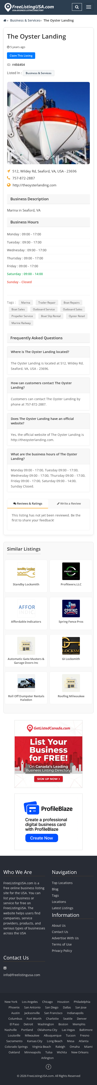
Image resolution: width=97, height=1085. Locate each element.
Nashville (11, 1030)
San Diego (51, 1007)
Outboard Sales (72, 309)
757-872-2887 (23, 178)
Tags (55, 895)
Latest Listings (62, 908)
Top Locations (62, 883)
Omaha (75, 1047)
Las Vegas (68, 1030)
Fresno (84, 1035)
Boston (63, 1024)
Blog (55, 889)
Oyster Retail (77, 316)
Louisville (14, 1035)
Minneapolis (32, 1052)
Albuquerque (52, 1035)
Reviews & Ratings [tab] (29, 503)
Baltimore (85, 1030)
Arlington (47, 1058)
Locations (59, 902)
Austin (15, 1013)
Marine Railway (21, 323)
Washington (46, 1024)
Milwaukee (32, 1035)
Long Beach (54, 1041)
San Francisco (53, 1013)
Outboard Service (44, 309)
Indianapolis (75, 1013)
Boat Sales (18, 309)
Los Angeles (30, 1002)
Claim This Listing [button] (21, 55)
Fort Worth (34, 1019)
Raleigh (60, 1047)
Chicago (47, 1002)
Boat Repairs (72, 302)
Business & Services (25, 20)
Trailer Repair (46, 302)
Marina (25, 302)
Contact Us (60, 932)
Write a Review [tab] (70, 503)
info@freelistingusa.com (21, 975)
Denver (82, 1019)
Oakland (14, 1052)
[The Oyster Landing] (48, 122)
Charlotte (52, 1019)
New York (11, 1002)
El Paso (14, 1024)
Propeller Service (22, 316)
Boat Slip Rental (51, 316)
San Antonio (32, 1007)
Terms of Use (62, 944)
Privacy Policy (62, 950)
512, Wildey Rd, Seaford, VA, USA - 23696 (44, 171)
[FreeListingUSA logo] (28, 7)
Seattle (67, 1019)
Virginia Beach (41, 1047)
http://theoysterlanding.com (34, 185)
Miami (88, 1047)
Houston (63, 1002)
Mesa (70, 1041)
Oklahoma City (47, 1030)
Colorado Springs (16, 1047)
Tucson (71, 1035)
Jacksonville (32, 1013)
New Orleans (79, 1052)
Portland (27, 1030)
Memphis (79, 1024)
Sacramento (14, 1041)
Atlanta (83, 1041)
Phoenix (14, 1007)
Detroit (28, 1024)
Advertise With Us (65, 938)
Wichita (62, 1052)
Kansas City (34, 1041)
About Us (59, 925)
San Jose (80, 1007)
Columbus (15, 1019)
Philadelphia (82, 1002)
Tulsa (48, 1052)
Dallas (67, 1007)
